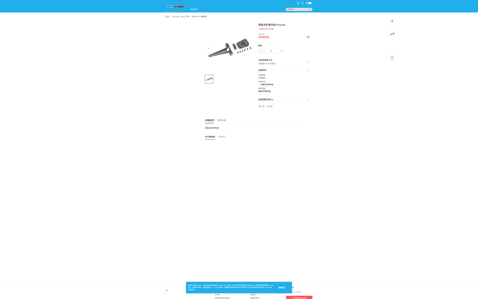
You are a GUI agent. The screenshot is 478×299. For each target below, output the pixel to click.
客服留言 (253, 295)
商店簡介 (218, 295)
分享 (263, 106)
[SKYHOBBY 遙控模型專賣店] (176, 6)
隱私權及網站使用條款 (222, 298)
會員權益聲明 (254, 298)
